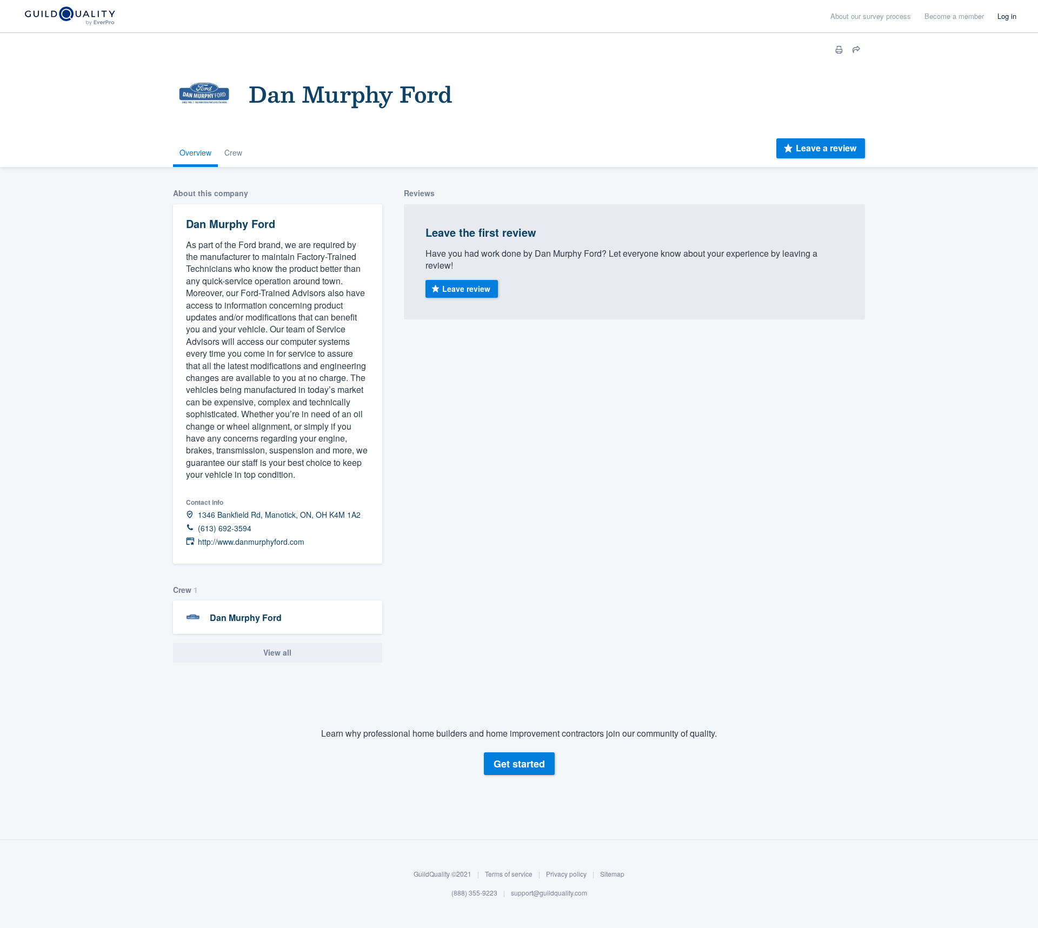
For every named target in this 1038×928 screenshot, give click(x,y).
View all (277, 652)
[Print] (839, 49)
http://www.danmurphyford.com (251, 541)
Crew (233, 152)
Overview (195, 152)
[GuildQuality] (69, 16)
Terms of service (509, 873)
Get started (519, 764)
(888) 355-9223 (474, 893)
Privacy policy (566, 873)
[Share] (856, 49)
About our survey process (870, 16)
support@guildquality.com (549, 893)
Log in (1006, 16)
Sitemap (612, 873)
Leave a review (826, 148)
